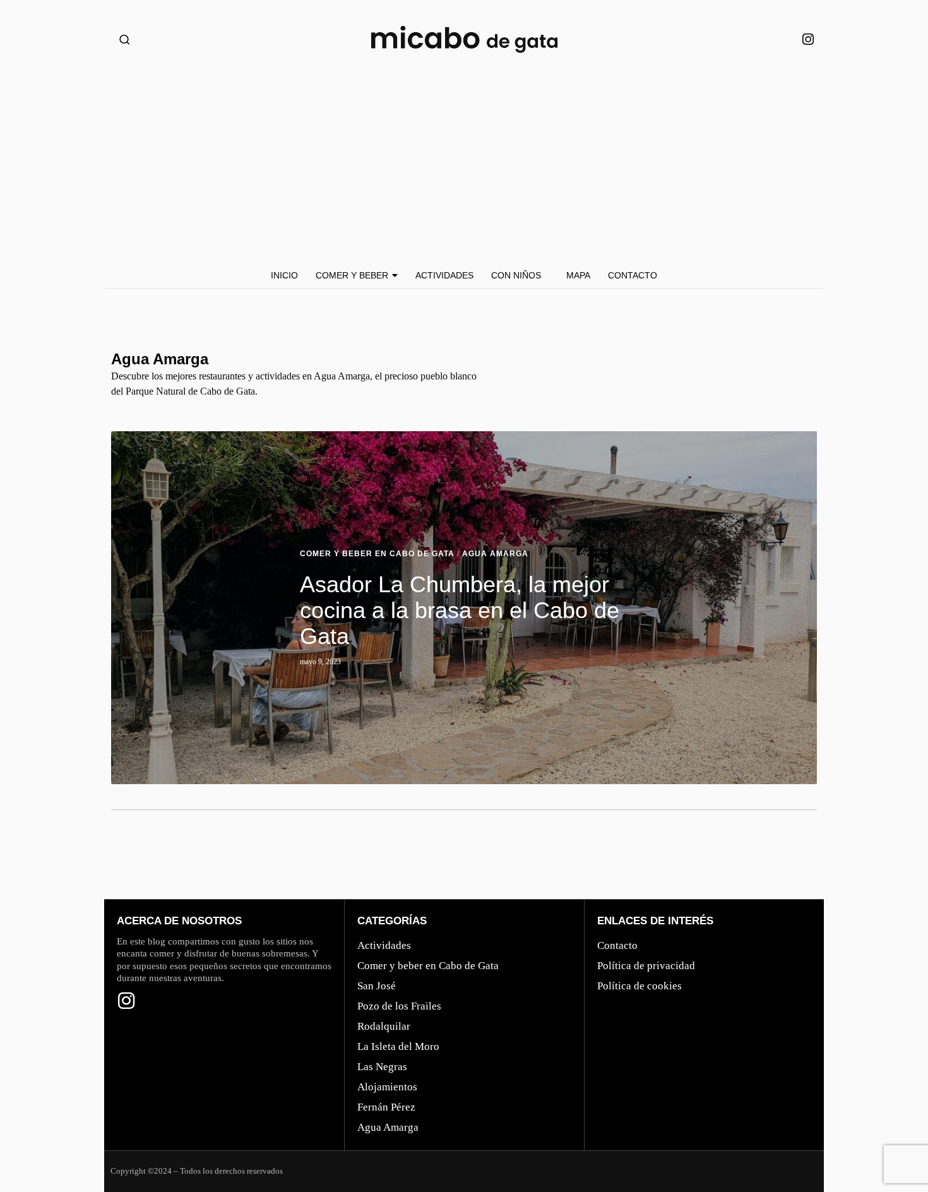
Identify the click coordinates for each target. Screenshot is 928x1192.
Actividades (444, 275)
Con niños (516, 275)
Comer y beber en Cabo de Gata (377, 553)
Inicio (284, 275)
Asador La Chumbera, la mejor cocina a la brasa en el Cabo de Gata (459, 610)
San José (376, 986)
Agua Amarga (495, 553)
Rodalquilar (383, 1026)
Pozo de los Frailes (399, 1006)
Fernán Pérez (386, 1107)
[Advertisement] (464, 168)
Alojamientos (387, 1087)
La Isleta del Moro (398, 1046)
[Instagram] (808, 39)
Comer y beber (352, 275)
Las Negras (382, 1067)
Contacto (632, 275)
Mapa (578, 275)
